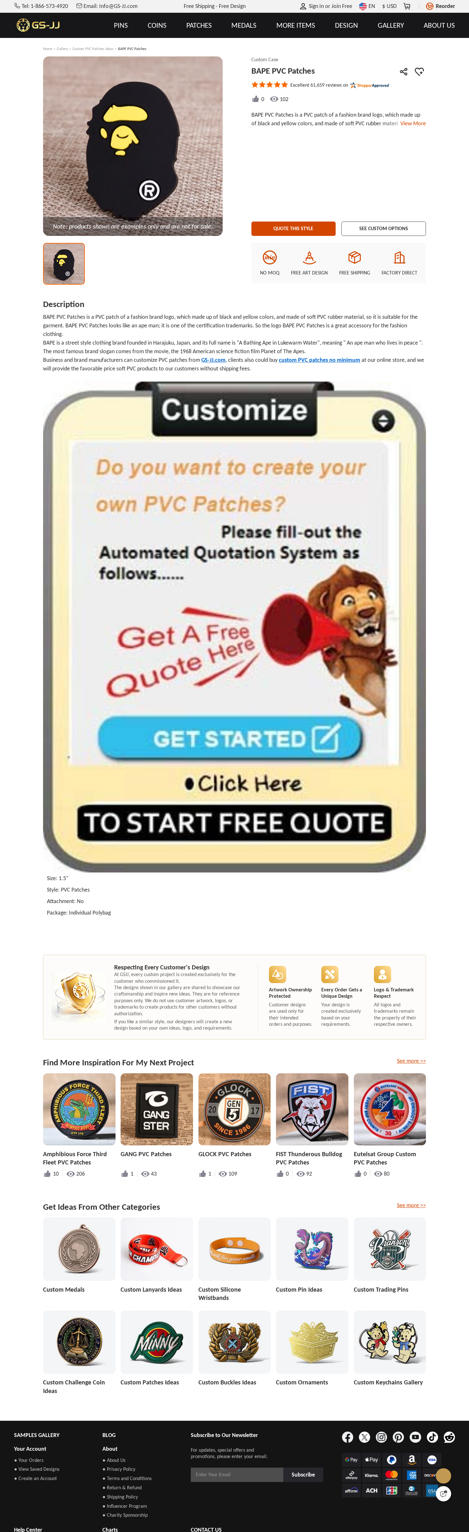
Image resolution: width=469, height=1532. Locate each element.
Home (47, 49)
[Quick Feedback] (443, 1493)
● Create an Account (35, 1478)
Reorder (445, 6)
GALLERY (391, 25)
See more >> (411, 1060)
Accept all (317, 1489)
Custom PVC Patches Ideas (93, 49)
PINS (121, 25)
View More (412, 123)
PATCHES (199, 25)
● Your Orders (28, 1460)
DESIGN (346, 25)
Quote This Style (293, 227)
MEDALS (244, 25)
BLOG (108, 1435)
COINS (157, 25)
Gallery (62, 49)
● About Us (113, 1460)
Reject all (317, 1505)
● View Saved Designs (36, 1469)
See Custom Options (383, 227)
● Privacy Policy (118, 1469)
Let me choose (132, 1515)
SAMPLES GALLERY (36, 1435)
